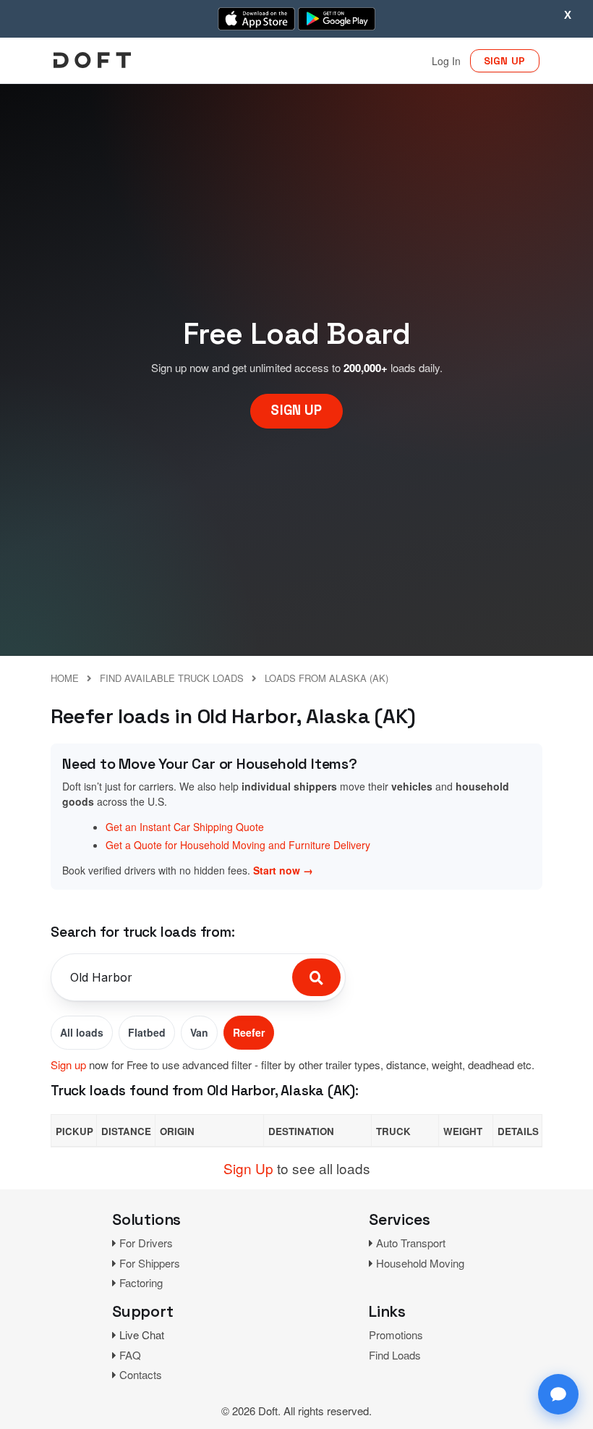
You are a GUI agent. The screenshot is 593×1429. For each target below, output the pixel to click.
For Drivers (146, 1242)
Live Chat (141, 1334)
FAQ (130, 1354)
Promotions (396, 1334)
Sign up (68, 1064)
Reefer (249, 1032)
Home (65, 678)
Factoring (141, 1282)
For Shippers (149, 1262)
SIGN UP (505, 60)
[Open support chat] (558, 1394)
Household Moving (420, 1262)
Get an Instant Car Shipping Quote (185, 826)
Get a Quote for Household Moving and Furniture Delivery (238, 845)
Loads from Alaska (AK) (326, 678)
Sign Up (248, 1168)
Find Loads (395, 1354)
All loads (81, 1032)
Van (199, 1032)
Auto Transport (410, 1242)
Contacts (140, 1374)
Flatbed (147, 1032)
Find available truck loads (172, 678)
